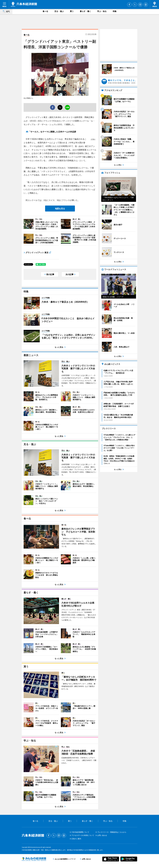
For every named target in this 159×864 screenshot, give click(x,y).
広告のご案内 (76, 839)
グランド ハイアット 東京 (37, 252)
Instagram (140, 4)
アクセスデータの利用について (82, 835)
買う (72, 11)
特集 (115, 11)
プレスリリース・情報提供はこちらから (111, 832)
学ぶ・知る (102, 11)
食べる (45, 11)
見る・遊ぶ (59, 11)
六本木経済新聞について (80, 832)
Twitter (135, 4)
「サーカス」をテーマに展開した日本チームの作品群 (52, 131)
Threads (146, 4)
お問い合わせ (102, 835)
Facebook (129, 4)
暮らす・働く (85, 11)
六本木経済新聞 (24, 4)
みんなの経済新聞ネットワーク (34, 859)
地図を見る (60, 208)
